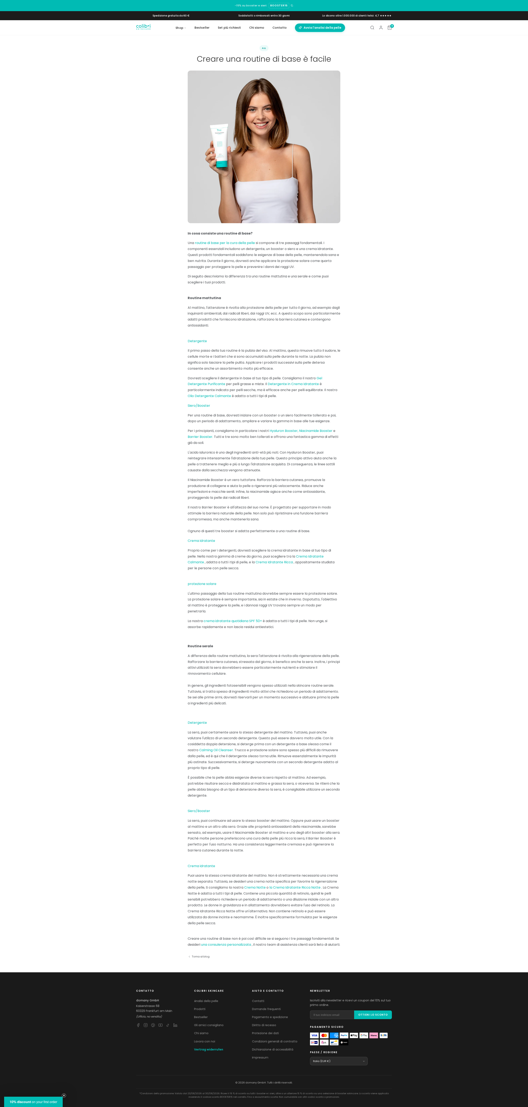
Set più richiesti (229, 28)
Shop (179, 28)
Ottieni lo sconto (373, 1014)
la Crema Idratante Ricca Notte (295, 887)
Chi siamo (256, 28)
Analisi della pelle (206, 1001)
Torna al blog (201, 956)
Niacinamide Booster (315, 430)
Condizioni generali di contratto (274, 1041)
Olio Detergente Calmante (209, 396)
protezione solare (202, 583)
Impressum (260, 1057)
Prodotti (199, 1009)
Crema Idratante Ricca (274, 562)
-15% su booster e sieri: (251, 5)
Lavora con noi (204, 1041)
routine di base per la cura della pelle (225, 242)
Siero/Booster (199, 405)
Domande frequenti (266, 1009)
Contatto (279, 28)
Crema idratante (201, 540)
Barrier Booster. (200, 436)
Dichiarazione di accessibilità (272, 1049)
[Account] (381, 27)
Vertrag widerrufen (208, 1049)
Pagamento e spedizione (270, 1017)
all (264, 48)
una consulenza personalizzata (226, 944)
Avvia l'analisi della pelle (322, 28)
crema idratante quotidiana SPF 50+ (233, 621)
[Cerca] (372, 27)
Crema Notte (255, 887)
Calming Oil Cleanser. (216, 750)
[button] (33, 1102)
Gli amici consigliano (209, 1025)
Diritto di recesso (264, 1025)
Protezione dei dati (265, 1033)
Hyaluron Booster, (284, 430)
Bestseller (202, 28)
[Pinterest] (153, 1025)
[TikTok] (168, 1025)
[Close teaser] (64, 1095)
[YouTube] (160, 1025)
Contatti (258, 1001)
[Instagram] (146, 1025)
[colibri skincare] (143, 27)
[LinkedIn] (175, 1025)
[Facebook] (138, 1025)
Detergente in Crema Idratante (293, 384)
